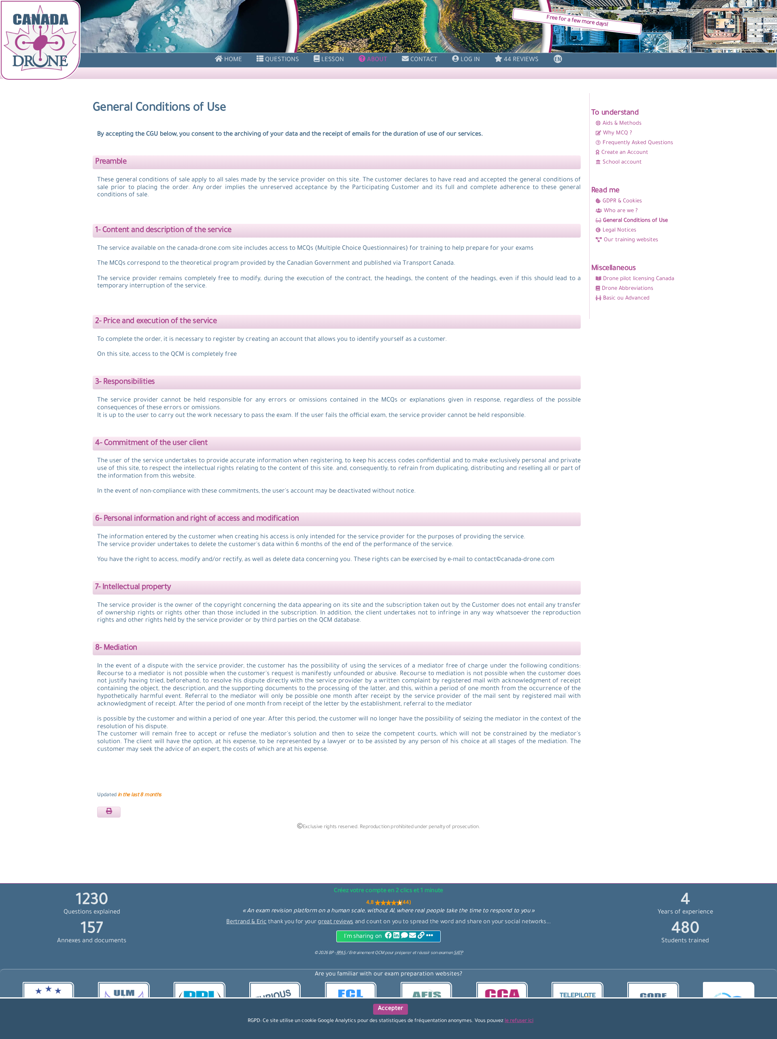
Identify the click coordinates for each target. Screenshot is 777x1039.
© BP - (329, 953)
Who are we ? (621, 211)
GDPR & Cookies (622, 201)
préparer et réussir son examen (429, 953)
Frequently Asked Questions (638, 143)
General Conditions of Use (635, 221)
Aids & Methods (622, 124)
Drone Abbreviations (627, 289)
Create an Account (624, 153)
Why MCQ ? (617, 133)
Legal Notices (619, 230)
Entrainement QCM (367, 953)
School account (622, 162)
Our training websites (631, 240)
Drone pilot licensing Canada (638, 279)
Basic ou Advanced (626, 298)
